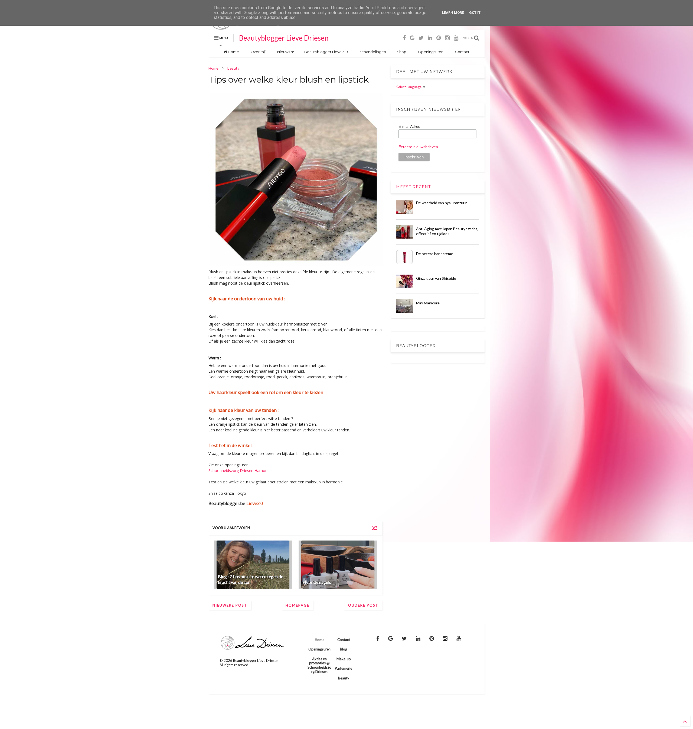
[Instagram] (447, 37)
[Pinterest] (438, 37)
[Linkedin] (430, 37)
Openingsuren (430, 52)
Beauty (343, 678)
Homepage (297, 605)
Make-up (343, 659)
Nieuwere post (230, 605)
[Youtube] (456, 37)
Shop (401, 52)
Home (233, 52)
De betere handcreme (434, 253)
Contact (461, 52)
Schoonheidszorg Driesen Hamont (239, 470)
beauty (233, 68)
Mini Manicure (428, 303)
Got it (474, 13)
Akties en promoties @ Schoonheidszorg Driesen (319, 665)
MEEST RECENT (413, 186)
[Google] (412, 37)
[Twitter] (421, 37)
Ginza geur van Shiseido (436, 278)
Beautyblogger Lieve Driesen (284, 38)
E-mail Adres (409, 126)
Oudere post (363, 605)
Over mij (258, 52)
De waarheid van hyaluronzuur (441, 202)
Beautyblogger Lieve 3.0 (325, 52)
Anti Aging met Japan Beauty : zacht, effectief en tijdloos (447, 231)
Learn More (453, 13)
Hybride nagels (317, 582)
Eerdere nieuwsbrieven (418, 147)
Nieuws (283, 52)
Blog (343, 649)
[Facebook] (404, 37)
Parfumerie (343, 668)
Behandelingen (372, 52)
